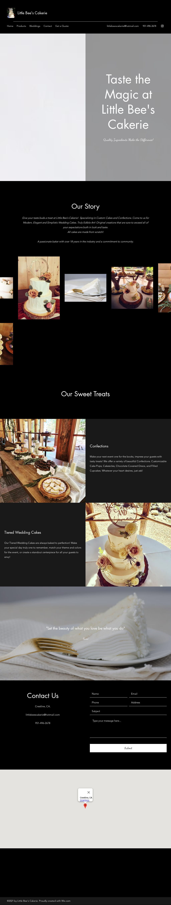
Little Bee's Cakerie (32, 13)
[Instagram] (162, 26)
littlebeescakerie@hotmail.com (123, 25)
